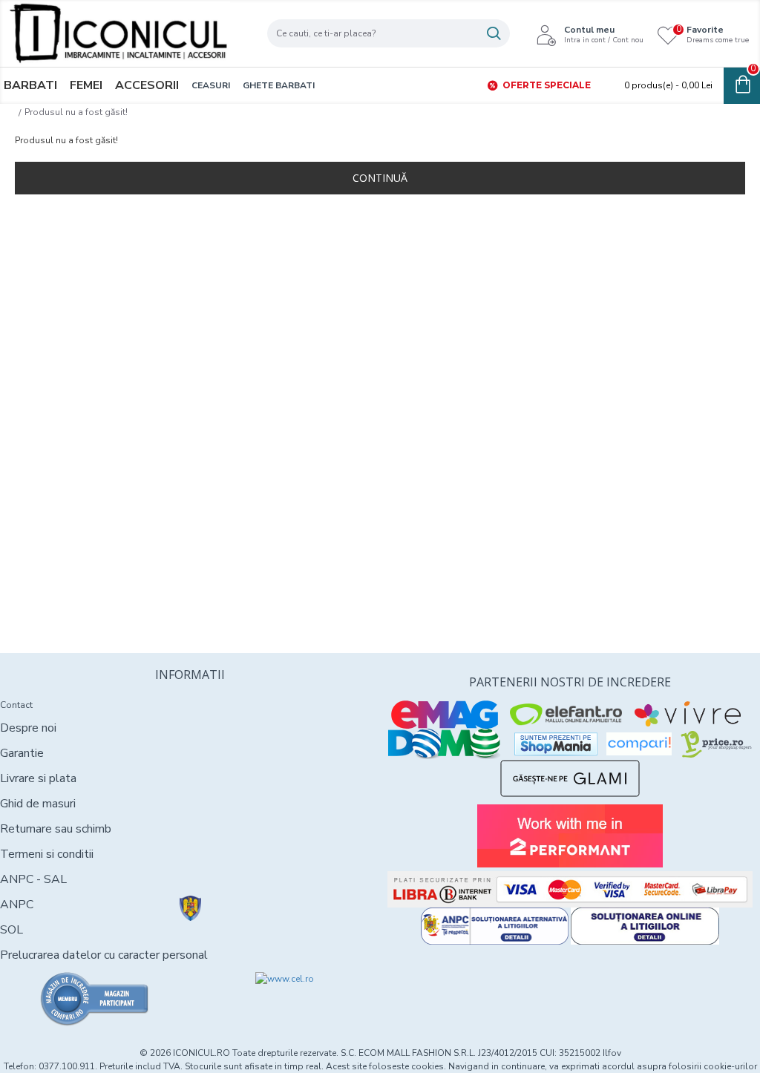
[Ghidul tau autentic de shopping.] (639, 743)
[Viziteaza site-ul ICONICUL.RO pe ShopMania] (555, 743)
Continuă (380, 178)
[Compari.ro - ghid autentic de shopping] (95, 998)
